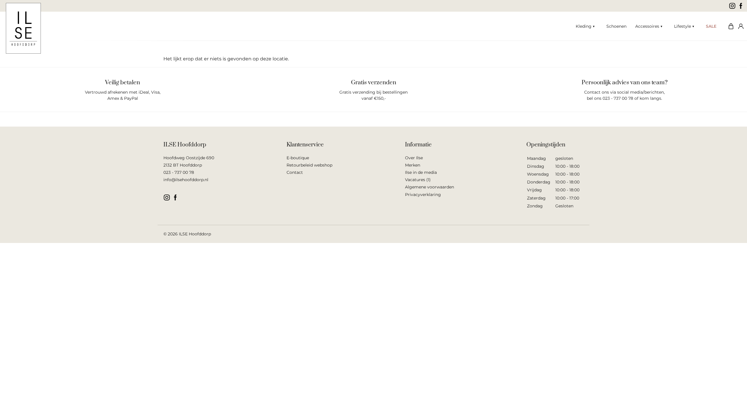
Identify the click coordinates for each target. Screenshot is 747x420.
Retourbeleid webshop (309, 165)
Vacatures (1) (418, 179)
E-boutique (298, 157)
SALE (711, 26)
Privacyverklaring (423, 194)
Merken (412, 165)
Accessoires (647, 26)
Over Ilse (414, 157)
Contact (295, 172)
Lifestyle (682, 26)
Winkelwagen (729, 26)
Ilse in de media (421, 172)
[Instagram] (732, 6)
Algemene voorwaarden (429, 187)
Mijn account (739, 26)
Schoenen (616, 26)
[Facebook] (741, 6)
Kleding (583, 26)
